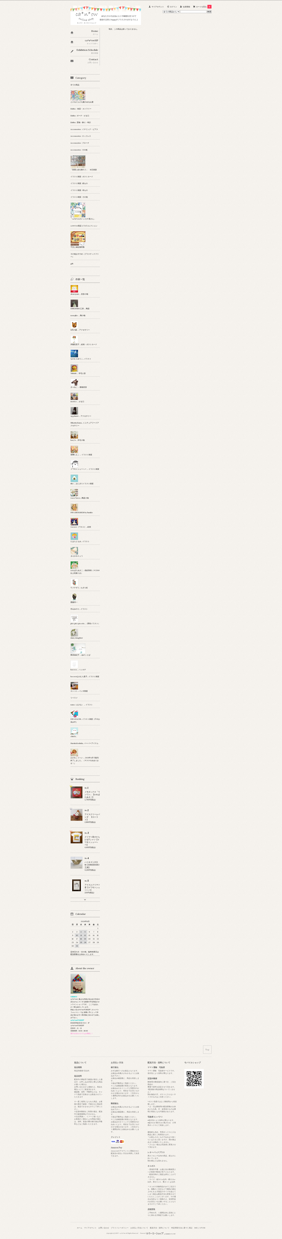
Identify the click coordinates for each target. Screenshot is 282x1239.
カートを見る (203, 7)
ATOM (202, 1228)
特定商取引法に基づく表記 (181, 1228)
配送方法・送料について (159, 1228)
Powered (143, 1233)
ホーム (79, 1228)
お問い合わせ (103, 1228)
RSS (196, 1228)
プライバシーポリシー (120, 1228)
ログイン (173, 7)
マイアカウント (158, 7)
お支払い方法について (139, 1228)
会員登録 (186, 7)
